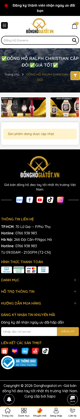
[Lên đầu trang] (72, 386)
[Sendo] (35, 351)
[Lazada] (14, 351)
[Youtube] (40, 200)
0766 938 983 (26, 233)
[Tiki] (25, 351)
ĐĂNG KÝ (67, 331)
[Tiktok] (50, 200)
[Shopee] (4, 351)
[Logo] (40, 26)
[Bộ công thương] (40, 362)
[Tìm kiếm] (74, 40)
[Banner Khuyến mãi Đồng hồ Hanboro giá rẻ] (38, 107)
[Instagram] (60, 200)
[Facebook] (29, 200)
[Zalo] (19, 200)
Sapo (51, 396)
